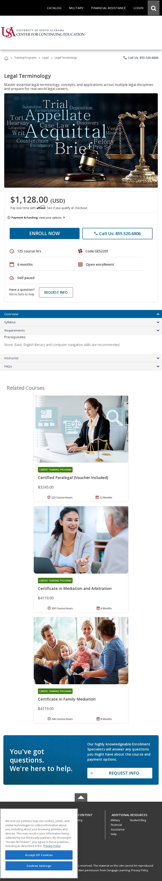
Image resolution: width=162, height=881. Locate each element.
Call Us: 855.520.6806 (140, 58)
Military (115, 820)
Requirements (14, 330)
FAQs (8, 366)
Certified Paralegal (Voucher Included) (73, 477)
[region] (39, 843)
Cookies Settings (39, 866)
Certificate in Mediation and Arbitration (75, 588)
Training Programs (25, 57)
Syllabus (10, 322)
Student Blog (138, 820)
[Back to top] (81, 814)
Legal (45, 57)
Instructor (11, 358)
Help (114, 834)
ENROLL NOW (44, 233)
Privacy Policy (139, 870)
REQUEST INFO (56, 292)
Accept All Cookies (39, 855)
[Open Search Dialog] (153, 7)
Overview (11, 314)
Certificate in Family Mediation (67, 699)
